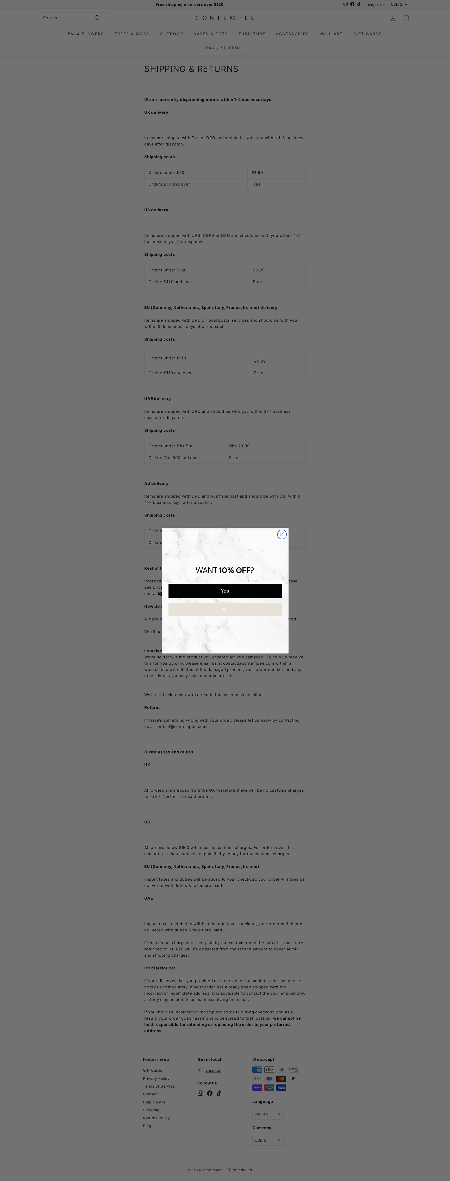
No (225, 609)
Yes (225, 590)
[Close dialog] (281, 534)
